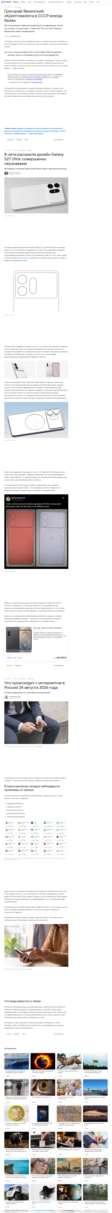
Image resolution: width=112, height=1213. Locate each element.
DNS (15, 657)
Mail (3, 1211)
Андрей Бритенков (15, 696)
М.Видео (9, 657)
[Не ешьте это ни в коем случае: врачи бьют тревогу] (16, 1118)
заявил (35, 472)
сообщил (35, 346)
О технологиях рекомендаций (85, 1211)
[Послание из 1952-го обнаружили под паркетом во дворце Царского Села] (69, 1118)
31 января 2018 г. (37, 82)
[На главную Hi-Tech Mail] (7, 2)
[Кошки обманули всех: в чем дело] (69, 1144)
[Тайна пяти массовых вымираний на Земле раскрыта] (43, 1065)
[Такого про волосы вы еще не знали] (43, 1196)
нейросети (38, 354)
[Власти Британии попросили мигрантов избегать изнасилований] (69, 1170)
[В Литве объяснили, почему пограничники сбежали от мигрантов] (95, 1065)
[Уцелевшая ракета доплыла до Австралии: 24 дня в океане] (16, 1065)
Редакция (56, 1211)
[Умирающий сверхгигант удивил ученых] (95, 1091)
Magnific (40, 746)
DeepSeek (46, 907)
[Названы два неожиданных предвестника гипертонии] (95, 1144)
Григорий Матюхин (15, 36)
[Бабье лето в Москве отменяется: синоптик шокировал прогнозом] (16, 1091)
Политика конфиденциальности (101, 1211)
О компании (8, 1211)
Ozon (19, 657)
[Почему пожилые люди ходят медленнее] (95, 1170)
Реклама (14, 1211)
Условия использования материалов (68, 1211)
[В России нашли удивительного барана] (69, 1065)
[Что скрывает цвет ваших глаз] (43, 1091)
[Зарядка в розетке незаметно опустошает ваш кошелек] (43, 1144)
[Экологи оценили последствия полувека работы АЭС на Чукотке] (95, 1196)
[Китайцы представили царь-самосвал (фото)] (16, 1196)
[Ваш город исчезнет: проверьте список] (69, 1196)
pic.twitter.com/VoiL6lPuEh (34, 79)
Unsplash (29, 969)
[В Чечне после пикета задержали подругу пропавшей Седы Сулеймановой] (43, 1170)
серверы (65, 907)
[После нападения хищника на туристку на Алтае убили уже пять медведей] (16, 1144)
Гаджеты (30, 150)
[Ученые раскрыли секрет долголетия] (69, 1091)
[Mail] (2, 2)
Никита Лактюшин (14, 172)
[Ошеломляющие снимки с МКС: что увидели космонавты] (43, 1118)
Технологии (18, 7)
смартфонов (24, 258)
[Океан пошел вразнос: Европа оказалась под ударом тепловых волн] (16, 1170)
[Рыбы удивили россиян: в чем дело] (95, 1118)
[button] (36, 195)
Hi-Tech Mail (22, 150)
